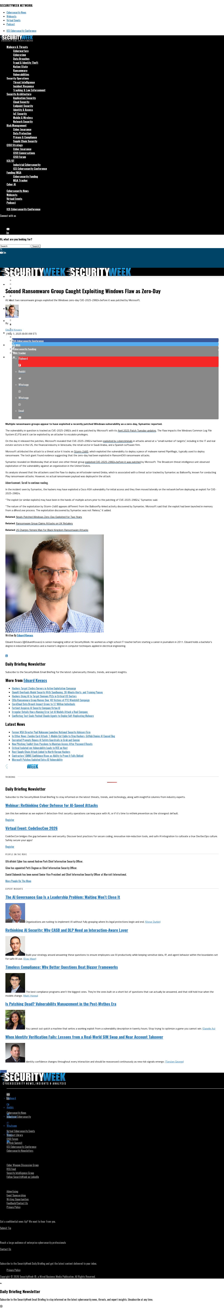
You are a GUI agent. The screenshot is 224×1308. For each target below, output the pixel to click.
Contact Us (5, 1249)
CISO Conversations (24, 153)
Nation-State (20, 67)
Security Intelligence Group (20, 1173)
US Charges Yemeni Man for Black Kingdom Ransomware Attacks (52, 530)
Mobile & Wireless (23, 118)
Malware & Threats (17, 47)
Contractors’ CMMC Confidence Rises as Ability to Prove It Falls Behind (47, 756)
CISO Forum (19, 157)
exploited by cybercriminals (117, 441)
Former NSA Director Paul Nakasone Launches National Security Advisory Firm (51, 732)
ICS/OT (10, 161)
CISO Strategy (15, 145)
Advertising (12, 1191)
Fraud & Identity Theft (25, 63)
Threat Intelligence (24, 82)
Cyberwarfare (21, 51)
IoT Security (20, 114)
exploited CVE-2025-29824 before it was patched (113, 462)
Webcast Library (15, 1135)
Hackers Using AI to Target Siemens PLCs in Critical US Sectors (44, 696)
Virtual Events (13, 20)
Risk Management (17, 125)
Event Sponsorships (16, 1195)
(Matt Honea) (30, 996)
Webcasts (11, 16)
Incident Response (23, 86)
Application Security (24, 98)
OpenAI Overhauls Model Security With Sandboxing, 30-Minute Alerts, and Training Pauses (57, 692)
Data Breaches (21, 59)
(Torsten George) (174, 1062)
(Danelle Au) (208, 1028)
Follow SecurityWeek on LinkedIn (23, 1177)
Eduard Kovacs (13, 330)
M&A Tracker (20, 180)
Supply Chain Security (25, 141)
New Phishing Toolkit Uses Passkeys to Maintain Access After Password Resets (52, 744)
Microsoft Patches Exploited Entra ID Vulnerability (37, 760)
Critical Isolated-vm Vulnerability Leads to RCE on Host (40, 748)
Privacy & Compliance (25, 137)
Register (9, 820)
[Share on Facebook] (115, 340)
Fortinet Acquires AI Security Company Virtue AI (36, 708)
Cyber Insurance (22, 129)
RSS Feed (11, 1169)
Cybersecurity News (16, 12)
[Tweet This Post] (115, 344)
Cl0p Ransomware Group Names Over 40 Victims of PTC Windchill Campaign (51, 700)
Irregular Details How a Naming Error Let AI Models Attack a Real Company (50, 712)
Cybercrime (19, 55)
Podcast (11, 24)
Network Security (23, 121)
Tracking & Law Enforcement (29, 90)
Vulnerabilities (21, 74)
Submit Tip (5, 1228)
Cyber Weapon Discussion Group (23, 1165)
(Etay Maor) (29, 959)
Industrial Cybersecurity (27, 165)
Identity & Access (23, 110)
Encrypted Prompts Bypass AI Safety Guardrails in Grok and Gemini (46, 740)
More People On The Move (18, 881)
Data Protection (22, 133)
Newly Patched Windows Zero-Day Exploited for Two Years (49, 517)
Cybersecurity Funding (25, 176)
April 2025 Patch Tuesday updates (137, 430)
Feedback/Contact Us (17, 1203)
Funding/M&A (14, 172)
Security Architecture (19, 94)
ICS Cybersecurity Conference (21, 31)
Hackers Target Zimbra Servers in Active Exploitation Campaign (44, 688)
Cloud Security (21, 102)
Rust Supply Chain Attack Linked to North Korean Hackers (41, 752)
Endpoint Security (23, 106)
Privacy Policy (13, 1207)
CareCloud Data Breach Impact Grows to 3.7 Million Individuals (43, 704)
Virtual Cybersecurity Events (21, 1131)
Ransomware (20, 70)
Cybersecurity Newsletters (20, 1151)
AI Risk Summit (14, 1143)
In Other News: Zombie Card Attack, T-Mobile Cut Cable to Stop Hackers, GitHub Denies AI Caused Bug (63, 736)
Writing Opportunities (18, 1199)
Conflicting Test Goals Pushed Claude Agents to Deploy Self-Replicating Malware (53, 716)
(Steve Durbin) (153, 922)
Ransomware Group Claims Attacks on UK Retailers (44, 523)
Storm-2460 (81, 451)
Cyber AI (11, 184)
